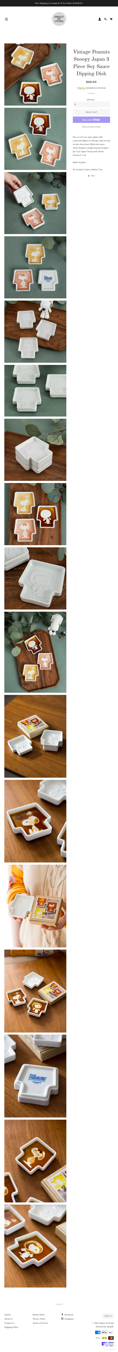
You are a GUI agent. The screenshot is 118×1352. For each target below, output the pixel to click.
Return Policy (39, 1314)
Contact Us (9, 1323)
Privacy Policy (39, 1319)
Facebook (68, 1314)
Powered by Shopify (105, 1326)
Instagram (69, 1319)
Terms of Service (40, 1323)
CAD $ (107, 1316)
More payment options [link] (91, 126)
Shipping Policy (11, 1327)
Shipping (81, 88)
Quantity (91, 99)
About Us (8, 1319)
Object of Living (106, 1323)
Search (7, 1314)
